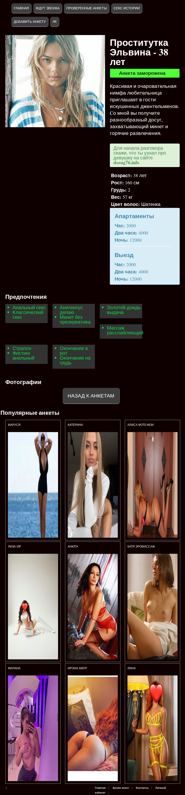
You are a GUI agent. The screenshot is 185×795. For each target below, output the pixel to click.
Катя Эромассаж (141, 546)
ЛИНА (131, 668)
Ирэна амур (77, 668)
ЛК (55, 22)
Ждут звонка (47, 8)
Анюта (73, 546)
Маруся (14, 425)
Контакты (142, 788)
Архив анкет (120, 788)
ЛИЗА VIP (14, 546)
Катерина (76, 425)
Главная (21, 8)
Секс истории (126, 8)
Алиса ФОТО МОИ (140, 425)
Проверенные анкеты (86, 8)
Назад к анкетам (91, 395)
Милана (14, 668)
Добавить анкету (30, 22)
